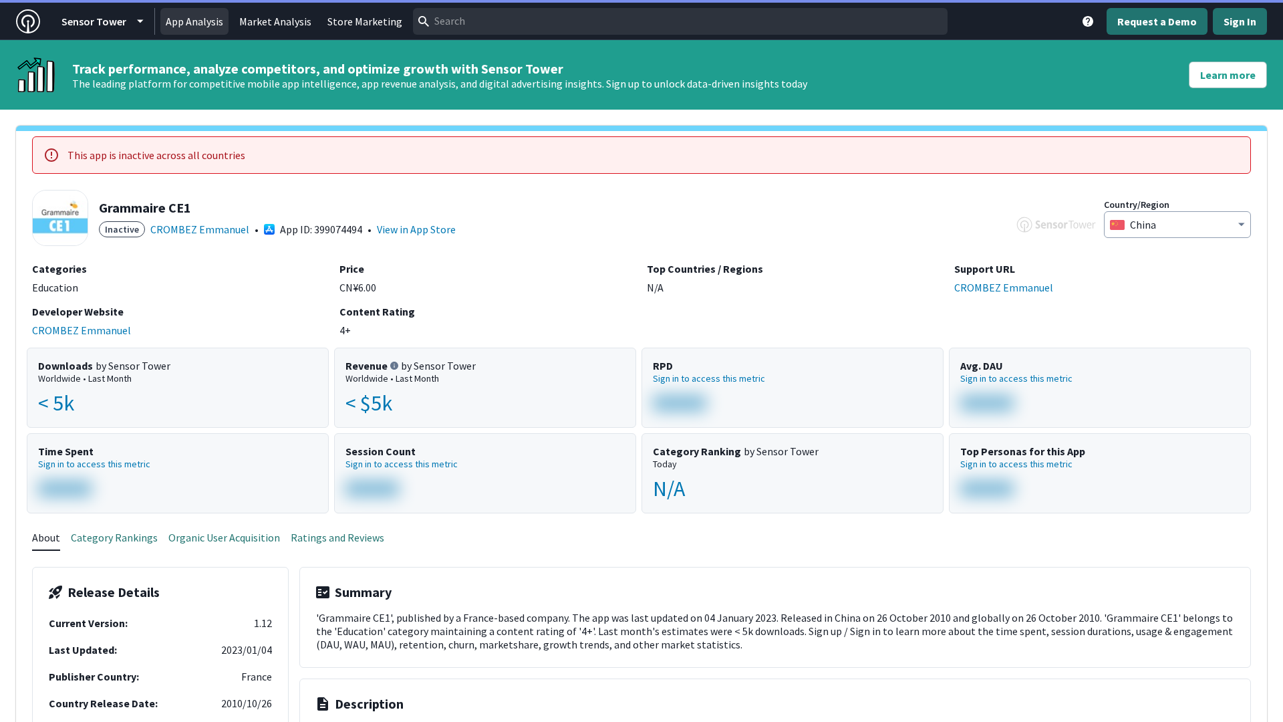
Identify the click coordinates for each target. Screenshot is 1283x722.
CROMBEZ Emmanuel (199, 229)
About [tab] (46, 537)
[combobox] (680, 21)
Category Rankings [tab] (114, 537)
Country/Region (1136, 205)
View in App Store (416, 229)
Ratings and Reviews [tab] (337, 537)
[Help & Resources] (1088, 21)
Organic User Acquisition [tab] (224, 537)
